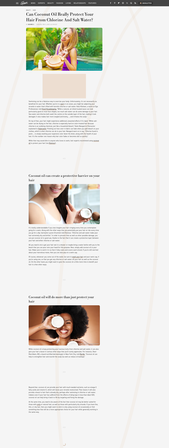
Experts (41, 3)
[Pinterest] (115, 3)
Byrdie (82, 354)
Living (68, 3)
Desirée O (31, 24)
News (33, 3)
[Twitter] (127, 3)
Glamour (52, 143)
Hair (34, 10)
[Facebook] (111, 3)
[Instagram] (123, 3)
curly (38, 404)
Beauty (51, 3)
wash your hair (77, 257)
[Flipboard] (119, 3)
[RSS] (135, 3)
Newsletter (147, 3)
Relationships (80, 3)
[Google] (131, 3)
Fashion (59, 3)
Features (92, 3)
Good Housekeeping (49, 109)
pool (62, 104)
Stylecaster (42, 129)
